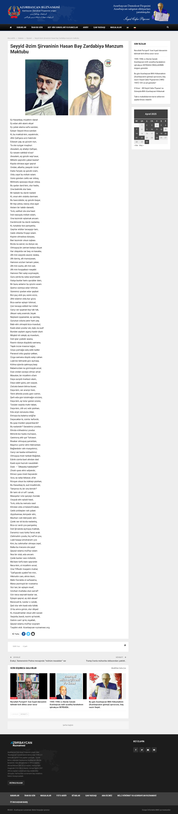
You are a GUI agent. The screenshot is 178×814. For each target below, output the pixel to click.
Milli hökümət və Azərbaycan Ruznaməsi (136, 795)
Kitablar (76, 795)
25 (157, 138)
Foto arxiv (61, 795)
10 (152, 129)
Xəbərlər (21, 27)
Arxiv (85, 27)
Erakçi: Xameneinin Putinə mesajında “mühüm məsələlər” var (38, 661)
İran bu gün (37, 27)
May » (141, 145)
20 (165, 133)
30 (147, 142)
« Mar (136, 145)
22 (142, 138)
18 (157, 133)
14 (136, 133)
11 (157, 129)
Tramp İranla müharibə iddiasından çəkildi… (106, 661)
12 (161, 129)
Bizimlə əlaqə (16, 783)
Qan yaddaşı (99, 27)
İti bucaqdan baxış (19, 802)
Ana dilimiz (107, 795)
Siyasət (14, 698)
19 (161, 133)
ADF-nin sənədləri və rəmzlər (63, 27)
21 (136, 138)
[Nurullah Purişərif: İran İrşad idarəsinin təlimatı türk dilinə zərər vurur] (28, 686)
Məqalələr (116, 27)
